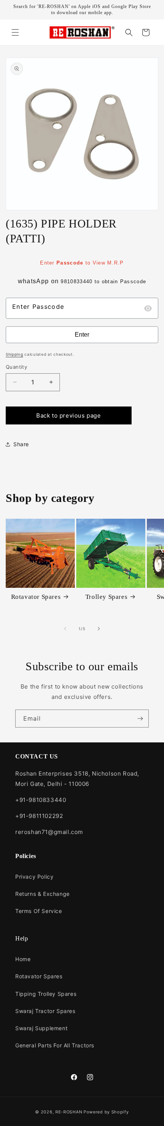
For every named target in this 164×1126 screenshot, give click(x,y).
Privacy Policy (34, 876)
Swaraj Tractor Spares (45, 1011)
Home (23, 959)
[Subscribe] (140, 719)
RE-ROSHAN (68, 1112)
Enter (82, 334)
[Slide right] (98, 628)
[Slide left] (65, 628)
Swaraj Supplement (41, 1028)
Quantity (16, 367)
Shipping (14, 354)
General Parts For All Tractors (54, 1045)
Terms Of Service (38, 911)
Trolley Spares (106, 596)
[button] (15, 32)
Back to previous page (68, 415)
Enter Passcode (38, 306)
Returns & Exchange (42, 893)
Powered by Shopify (106, 1112)
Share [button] (21, 444)
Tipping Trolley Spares (45, 993)
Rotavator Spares (36, 596)
